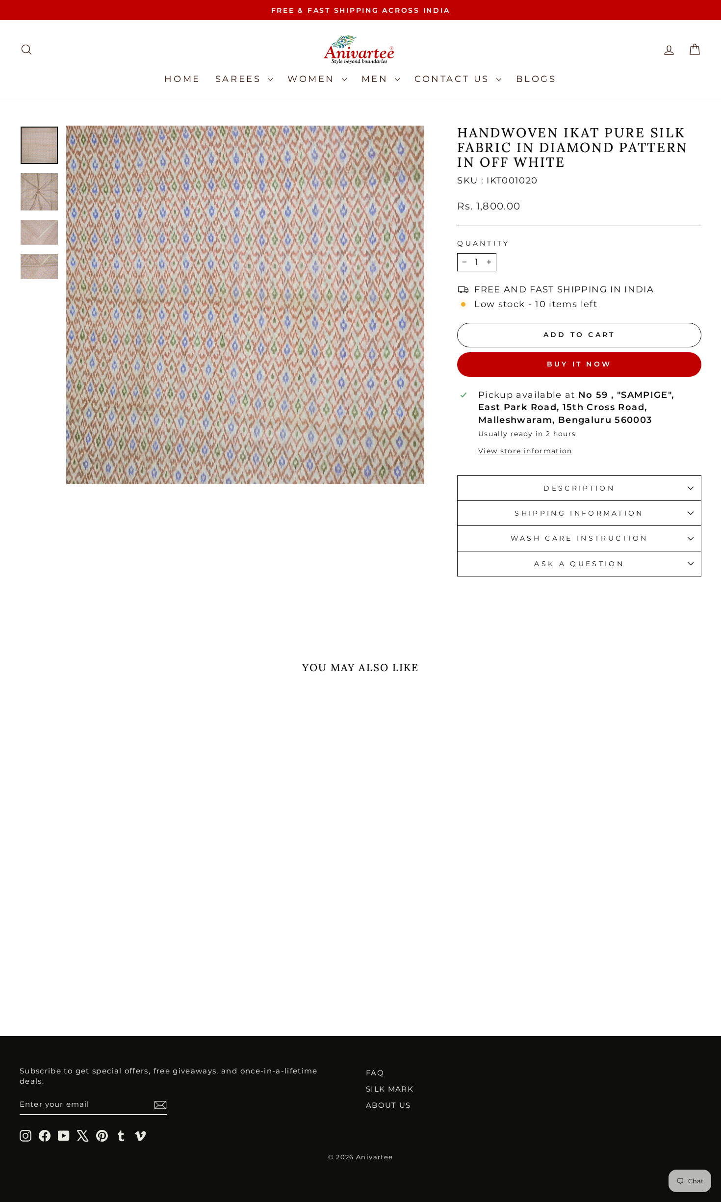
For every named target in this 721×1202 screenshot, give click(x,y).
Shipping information (579, 513)
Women (313, 79)
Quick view (101, 930)
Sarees (240, 79)
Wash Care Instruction (579, 538)
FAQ (375, 1072)
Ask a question (579, 563)
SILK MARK (389, 1089)
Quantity (483, 243)
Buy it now (579, 364)
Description (579, 488)
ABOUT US (388, 1105)
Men (376, 79)
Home (182, 79)
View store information (525, 450)
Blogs (536, 79)
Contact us (454, 79)
